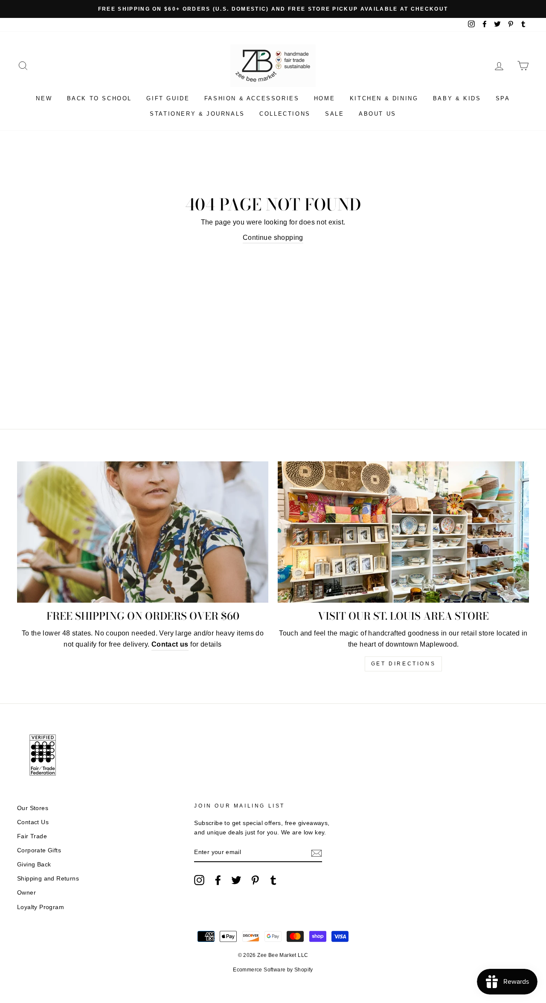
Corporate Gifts (39, 850)
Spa (503, 98)
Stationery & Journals (197, 114)
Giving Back (34, 864)
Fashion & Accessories (251, 98)
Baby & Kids (457, 98)
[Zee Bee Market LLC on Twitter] (236, 880)
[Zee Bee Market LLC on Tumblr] (273, 880)
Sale (334, 114)
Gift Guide (167, 98)
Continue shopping (273, 237)
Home (324, 98)
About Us (377, 114)
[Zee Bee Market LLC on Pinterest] (255, 880)
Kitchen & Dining (384, 98)
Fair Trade (32, 836)
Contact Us (33, 822)
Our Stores (32, 808)
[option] (273, 9)
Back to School (99, 98)
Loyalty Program (40, 907)
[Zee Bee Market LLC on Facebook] (218, 880)
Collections (285, 114)
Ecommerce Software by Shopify (273, 970)
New (44, 98)
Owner (26, 892)
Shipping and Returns (48, 878)
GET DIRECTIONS (403, 664)
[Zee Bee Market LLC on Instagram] (199, 880)
